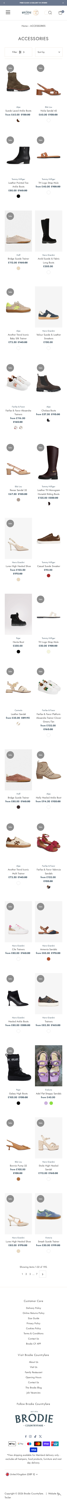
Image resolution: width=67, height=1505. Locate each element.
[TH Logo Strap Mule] (48, 155)
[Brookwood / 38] (48, 504)
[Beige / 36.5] (18, 579)
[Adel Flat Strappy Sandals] (48, 1065)
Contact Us (33, 1338)
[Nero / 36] (48, 272)
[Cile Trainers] (18, 921)
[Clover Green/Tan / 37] (48, 735)
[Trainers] (48, 993)
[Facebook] (26, 1437)
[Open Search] (48, 13)
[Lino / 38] (18, 348)
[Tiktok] (35, 1437)
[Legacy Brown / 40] (48, 575)
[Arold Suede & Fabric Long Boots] (48, 231)
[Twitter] (40, 1437)
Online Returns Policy (33, 1313)
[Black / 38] (18, 196)
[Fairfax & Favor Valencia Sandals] (48, 842)
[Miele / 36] (48, 1179)
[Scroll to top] (59, 1494)
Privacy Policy (33, 1323)
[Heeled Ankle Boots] (18, 993)
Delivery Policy (33, 1308)
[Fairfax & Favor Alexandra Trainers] (18, 382)
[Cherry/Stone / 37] (16, 427)
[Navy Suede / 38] (48, 887)
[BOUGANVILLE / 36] (46, 1103)
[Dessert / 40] (48, 807)
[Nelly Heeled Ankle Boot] (48, 769)
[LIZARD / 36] (51, 1103)
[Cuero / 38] (48, 120)
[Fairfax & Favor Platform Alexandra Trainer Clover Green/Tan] (48, 686)
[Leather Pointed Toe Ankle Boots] (18, 155)
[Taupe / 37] (18, 500)
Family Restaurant (33, 1372)
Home (25, 26)
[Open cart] (60, 12)
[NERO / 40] (18, 1031)
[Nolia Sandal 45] (48, 83)
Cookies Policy (33, 1328)
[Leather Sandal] (18, 686)
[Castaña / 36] (18, 120)
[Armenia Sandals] (48, 921)
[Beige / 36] (18, 723)
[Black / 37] (18, 651)
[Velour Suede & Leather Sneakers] (48, 306)
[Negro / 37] (48, 420)
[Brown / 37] (18, 807)
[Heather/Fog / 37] (21, 427)
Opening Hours (33, 1377)
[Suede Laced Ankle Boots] (18, 83)
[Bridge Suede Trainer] (18, 231)
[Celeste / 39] (48, 1251)
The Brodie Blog (33, 1387)
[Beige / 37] (18, 268)
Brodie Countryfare (33, 1493)
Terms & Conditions (33, 1333)
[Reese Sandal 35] (18, 462)
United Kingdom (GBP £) (22, 1474)
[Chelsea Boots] (48, 382)
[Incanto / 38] (48, 348)
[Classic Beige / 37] (48, 651)
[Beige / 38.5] (18, 1251)
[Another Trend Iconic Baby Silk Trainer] (18, 306)
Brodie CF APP (33, 1343)
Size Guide (33, 1318)
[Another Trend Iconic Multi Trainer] (18, 842)
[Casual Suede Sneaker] (48, 538)
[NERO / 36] (48, 1031)
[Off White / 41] (18, 883)
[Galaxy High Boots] (18, 1065)
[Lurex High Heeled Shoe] (18, 538)
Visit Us (33, 1367)
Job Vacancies (33, 1392)
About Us (33, 1362)
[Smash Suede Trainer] (48, 1213)
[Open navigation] (8, 12)
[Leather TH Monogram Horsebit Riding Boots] (48, 462)
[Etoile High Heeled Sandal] (48, 1137)
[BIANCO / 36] (18, 959)
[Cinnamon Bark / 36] (48, 192)
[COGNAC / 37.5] (48, 959)
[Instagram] (30, 1437)
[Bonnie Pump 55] (18, 1137)
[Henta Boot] (18, 614)
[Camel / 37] (18, 1179)
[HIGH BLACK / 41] (18, 1103)
